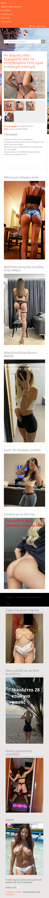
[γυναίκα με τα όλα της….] (24, 553)
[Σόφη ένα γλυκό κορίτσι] (24, 638)
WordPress (10, 894)
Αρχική (5, 47)
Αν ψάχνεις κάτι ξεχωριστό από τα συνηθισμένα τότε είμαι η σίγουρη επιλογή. (23, 61)
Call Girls (20, 47)
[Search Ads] (43, 41)
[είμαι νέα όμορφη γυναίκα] (24, 480)
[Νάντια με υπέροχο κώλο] (24, 220)
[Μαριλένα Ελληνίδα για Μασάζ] (24, 401)
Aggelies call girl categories (28, 597)
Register (43, 26)
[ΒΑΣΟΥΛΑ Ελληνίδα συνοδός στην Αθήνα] (24, 309)
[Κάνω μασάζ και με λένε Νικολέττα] (24, 710)
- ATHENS (12, 47)
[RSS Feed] (19, 888)
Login (33, 26)
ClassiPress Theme (13, 892)
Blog (8, 603)
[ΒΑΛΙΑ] (24, 849)
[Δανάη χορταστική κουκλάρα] (24, 785)
